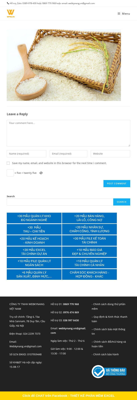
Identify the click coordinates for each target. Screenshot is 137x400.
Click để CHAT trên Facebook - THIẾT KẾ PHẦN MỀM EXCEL (68, 396)
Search (11, 196)
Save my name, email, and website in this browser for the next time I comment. (59, 163)
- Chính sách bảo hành (105, 354)
